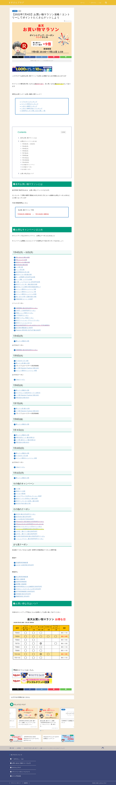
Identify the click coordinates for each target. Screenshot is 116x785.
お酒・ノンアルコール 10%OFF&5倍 (28, 282)
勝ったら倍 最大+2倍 (23, 363)
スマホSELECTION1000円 (25, 519)
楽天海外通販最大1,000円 (24, 327)
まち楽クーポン (26, 169)
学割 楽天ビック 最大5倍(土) (25, 437)
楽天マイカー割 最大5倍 (24, 274)
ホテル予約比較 (16, 776)
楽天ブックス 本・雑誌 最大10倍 (26, 284)
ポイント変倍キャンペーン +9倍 (26, 370)
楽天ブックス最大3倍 (23, 262)
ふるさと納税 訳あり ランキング (31, 108)
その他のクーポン (27, 167)
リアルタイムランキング (29, 101)
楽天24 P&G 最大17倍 (23, 503)
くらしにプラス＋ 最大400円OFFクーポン (30, 538)
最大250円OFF (32, 534)
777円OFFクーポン (22, 315)
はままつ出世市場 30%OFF (25, 565)
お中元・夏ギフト (22, 534)
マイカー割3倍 (20, 493)
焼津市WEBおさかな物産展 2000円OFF (29, 586)
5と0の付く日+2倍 (22, 455)
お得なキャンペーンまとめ (28, 141)
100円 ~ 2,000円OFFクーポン (26, 310)
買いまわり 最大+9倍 (23, 257)
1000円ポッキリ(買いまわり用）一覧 (33, 110)
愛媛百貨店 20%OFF (23, 596)
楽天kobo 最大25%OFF (23, 516)
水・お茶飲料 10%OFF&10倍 (25, 277)
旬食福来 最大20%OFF (23, 594)
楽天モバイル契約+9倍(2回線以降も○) (28, 287)
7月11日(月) (25, 162)
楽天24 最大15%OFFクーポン (26, 514)
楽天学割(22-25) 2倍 (22, 272)
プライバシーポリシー (16, 782)
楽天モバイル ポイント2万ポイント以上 (29, 526)
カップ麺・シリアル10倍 (24, 279)
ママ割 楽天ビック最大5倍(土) (26, 440)
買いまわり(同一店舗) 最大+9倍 (26, 296)
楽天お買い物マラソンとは (28, 138)
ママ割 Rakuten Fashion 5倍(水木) (27, 368)
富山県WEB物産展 (22, 576)
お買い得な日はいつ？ (27, 173)
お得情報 (15, 11)
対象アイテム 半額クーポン (25, 318)
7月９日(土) (25, 157)
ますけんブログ (16, 2)
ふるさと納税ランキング (29, 106)
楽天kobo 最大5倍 (22, 264)
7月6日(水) (25, 151)
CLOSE (63, 132)
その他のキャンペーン (28, 164)
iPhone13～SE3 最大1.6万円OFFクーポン (30, 521)
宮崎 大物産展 (20, 579)
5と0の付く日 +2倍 (22, 360)
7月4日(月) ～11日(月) (28, 144)
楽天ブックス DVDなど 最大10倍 (27, 498)
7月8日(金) (25, 155)
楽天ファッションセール (24, 323)
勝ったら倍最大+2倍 (22, 341)
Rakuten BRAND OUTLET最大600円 (28, 330)
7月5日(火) (25, 148)
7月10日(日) (25, 160)
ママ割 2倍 (19, 267)
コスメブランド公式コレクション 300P (29, 496)
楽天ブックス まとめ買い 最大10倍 (27, 501)
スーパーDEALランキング (29, 104)
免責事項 (26, 782)
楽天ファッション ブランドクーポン (27, 320)
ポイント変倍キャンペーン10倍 (26, 294)
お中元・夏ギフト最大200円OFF (26, 531)
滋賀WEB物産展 (21, 581)
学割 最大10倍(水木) (22, 397)
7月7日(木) (25, 153)
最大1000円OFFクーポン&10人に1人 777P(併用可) (33, 325)
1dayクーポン (20, 379)
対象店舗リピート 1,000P (24, 299)
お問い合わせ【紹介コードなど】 (21, 763)
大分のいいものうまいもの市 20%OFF (28, 589)
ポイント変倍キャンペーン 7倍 (26, 291)
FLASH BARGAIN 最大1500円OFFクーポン (30, 536)
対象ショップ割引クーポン (24, 313)
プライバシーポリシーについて (21, 771)
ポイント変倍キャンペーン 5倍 (26, 289)
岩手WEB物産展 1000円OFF (25, 591)
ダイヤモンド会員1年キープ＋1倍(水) (28, 392)
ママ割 (18, 488)
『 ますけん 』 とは (95, 2)
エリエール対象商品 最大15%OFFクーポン (30, 529)
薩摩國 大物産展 (21, 584)
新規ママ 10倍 (20, 491)
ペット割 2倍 (20, 269)
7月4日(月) (25, 146)
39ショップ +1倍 (21, 260)
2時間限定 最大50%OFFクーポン (27, 308)
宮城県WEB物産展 (22, 562)
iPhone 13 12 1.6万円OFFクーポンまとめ (30, 524)
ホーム (83, 2)
